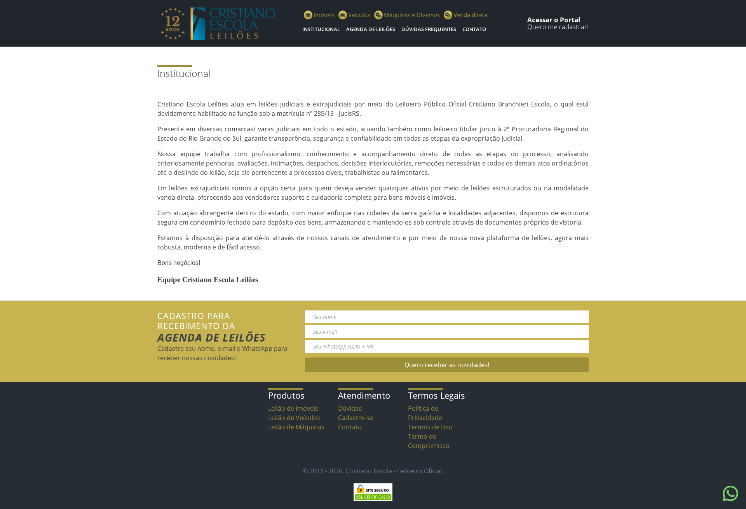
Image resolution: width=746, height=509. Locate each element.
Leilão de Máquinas (296, 427)
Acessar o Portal (553, 19)
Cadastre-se (355, 417)
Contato (474, 29)
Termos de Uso (430, 427)
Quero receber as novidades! (446, 365)
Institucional (321, 29)
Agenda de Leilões (370, 29)
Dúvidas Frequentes (428, 29)
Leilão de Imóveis (293, 408)
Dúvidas (350, 408)
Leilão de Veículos (294, 417)
